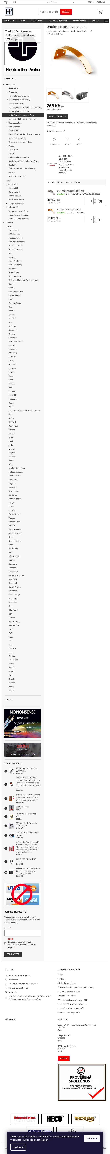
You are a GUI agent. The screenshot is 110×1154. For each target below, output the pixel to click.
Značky (9, 226)
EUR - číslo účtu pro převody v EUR (72, 1004)
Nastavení (18, 1147)
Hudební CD (13, 188)
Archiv (63, 1058)
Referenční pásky (16, 199)
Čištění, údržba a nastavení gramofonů (25, 107)
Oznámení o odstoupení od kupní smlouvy (76, 987)
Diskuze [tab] (69, 182)
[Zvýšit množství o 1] (94, 199)
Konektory (13, 149)
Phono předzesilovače (19, 111)
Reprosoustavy (15, 123)
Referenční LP (15, 192)
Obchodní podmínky (66, 983)
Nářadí (11, 153)
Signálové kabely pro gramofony (23, 119)
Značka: (56, 34)
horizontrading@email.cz (19, 975)
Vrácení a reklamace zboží (69, 991)
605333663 (13, 979)
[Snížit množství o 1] (94, 202)
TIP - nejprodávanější (15, 203)
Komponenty (14, 126)
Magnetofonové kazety (19, 215)
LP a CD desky (12, 184)
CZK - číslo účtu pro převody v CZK (72, 1000)
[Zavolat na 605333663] (8, 2)
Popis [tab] (60, 182)
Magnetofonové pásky (18, 211)
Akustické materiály (17, 176)
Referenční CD (15, 195)
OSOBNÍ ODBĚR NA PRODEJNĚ (70, 1008)
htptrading (13, 992)
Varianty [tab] (51, 182)
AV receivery (14, 88)
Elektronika (10, 84)
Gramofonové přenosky (19, 99)
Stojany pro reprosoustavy (20, 142)
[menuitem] (9, 21)
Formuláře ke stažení (67, 996)
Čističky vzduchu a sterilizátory (22, 168)
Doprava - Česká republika (69, 1012)
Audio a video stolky (17, 138)
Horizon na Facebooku (18, 988)
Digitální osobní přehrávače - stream (24, 134)
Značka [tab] (78, 182)
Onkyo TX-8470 (64, 1035)
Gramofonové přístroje (19, 96)
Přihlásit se (13, 954)
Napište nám (52, 2)
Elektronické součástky (19, 157)
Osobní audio (14, 130)
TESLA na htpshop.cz (67, 1046)
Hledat (66, 12)
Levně (8, 180)
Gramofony (13, 92)
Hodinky (9, 222)
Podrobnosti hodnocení (81, 31)
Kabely (12, 146)
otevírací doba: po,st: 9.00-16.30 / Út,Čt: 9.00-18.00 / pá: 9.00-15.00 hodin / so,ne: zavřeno (30, 998)
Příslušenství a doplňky (19, 218)
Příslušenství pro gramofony (21, 115)
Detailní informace (54, 131)
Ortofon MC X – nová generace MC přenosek (77, 1025)
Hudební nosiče (12, 207)
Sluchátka (13, 165)
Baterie (12, 172)
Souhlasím (91, 1138)
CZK (90, 2)
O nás (60, 974)
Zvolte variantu (57, 116)
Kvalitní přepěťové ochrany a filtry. (23, 161)
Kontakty (62, 979)
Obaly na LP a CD (16, 103)
